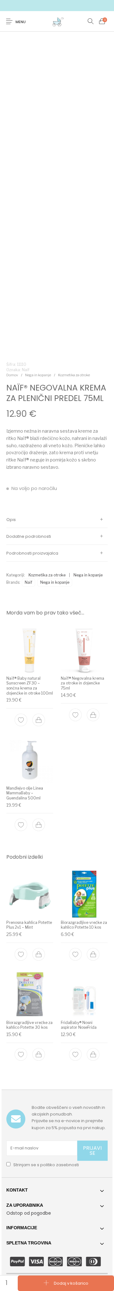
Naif (28, 582)
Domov (12, 375)
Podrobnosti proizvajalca (32, 553)
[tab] (57, 519)
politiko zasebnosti (59, 1165)
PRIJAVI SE (92, 1150)
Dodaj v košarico (71, 1283)
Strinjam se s (45, 1165)
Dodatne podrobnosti (28, 536)
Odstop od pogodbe (28, 1213)
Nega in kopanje (38, 375)
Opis (11, 520)
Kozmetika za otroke (74, 375)
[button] (38, 720)
